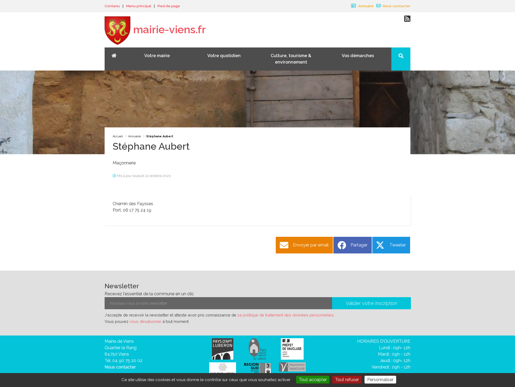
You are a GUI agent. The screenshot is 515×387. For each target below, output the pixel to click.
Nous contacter (396, 6)
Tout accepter (313, 379)
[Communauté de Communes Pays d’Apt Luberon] (222, 348)
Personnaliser (380, 379)
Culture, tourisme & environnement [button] (291, 59)
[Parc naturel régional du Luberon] (257, 348)
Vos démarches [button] (358, 55)
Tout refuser (347, 379)
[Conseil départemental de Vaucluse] (292, 366)
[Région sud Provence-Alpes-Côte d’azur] (257, 369)
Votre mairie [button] (157, 55)
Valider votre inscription (371, 303)
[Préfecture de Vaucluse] (292, 348)
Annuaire (365, 6)
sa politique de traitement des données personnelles (285, 315)
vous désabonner (145, 321)
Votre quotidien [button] (224, 55)
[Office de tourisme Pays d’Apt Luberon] (222, 370)
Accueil (118, 136)
